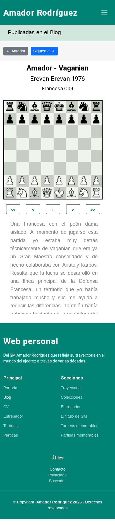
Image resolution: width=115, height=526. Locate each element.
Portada (10, 388)
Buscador (57, 481)
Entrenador (13, 416)
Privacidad (57, 475)
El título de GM (74, 416)
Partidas (10, 435)
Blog (7, 398)
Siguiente (42, 51)
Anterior (18, 51)
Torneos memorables (79, 426)
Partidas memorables (80, 435)
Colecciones (71, 398)
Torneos (10, 426)
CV (6, 407)
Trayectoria (71, 388)
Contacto (58, 469)
